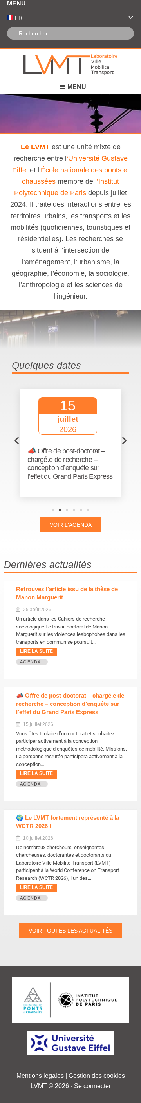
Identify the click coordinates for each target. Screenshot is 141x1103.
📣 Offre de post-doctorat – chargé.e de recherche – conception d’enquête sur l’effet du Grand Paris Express (70, 703)
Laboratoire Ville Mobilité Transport (70, 65)
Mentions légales (40, 1075)
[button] (17, 440)
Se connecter (92, 1086)
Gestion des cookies (97, 1075)
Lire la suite (36, 651)
